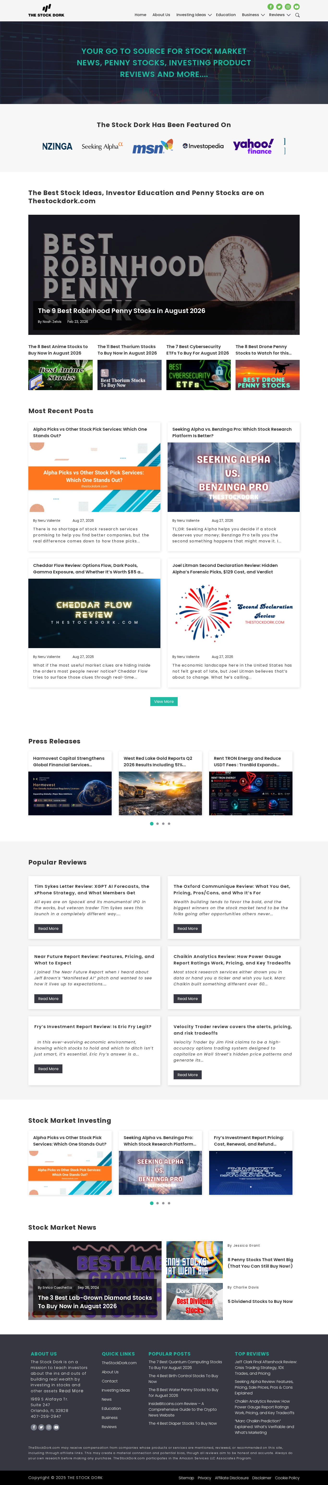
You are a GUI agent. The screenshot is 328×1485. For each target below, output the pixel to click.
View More (164, 701)
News (107, 1399)
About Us (161, 15)
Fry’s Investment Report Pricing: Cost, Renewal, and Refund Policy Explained (249, 1141)
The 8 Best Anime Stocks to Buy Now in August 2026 (58, 350)
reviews (277, 15)
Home (140, 15)
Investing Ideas (116, 1390)
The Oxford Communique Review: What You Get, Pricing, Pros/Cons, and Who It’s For (232, 889)
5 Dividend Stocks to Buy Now (260, 1301)
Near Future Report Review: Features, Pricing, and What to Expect (94, 959)
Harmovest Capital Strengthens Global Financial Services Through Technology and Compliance (68, 761)
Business (110, 1417)
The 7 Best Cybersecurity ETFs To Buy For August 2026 (197, 350)
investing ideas (191, 15)
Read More (48, 928)
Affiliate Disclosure (232, 1478)
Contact (110, 1381)
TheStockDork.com (119, 1363)
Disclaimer (261, 1478)
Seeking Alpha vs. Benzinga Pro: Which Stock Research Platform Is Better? (232, 432)
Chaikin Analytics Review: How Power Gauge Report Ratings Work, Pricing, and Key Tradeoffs (232, 959)
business (250, 15)
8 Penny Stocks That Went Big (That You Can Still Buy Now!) (260, 1263)
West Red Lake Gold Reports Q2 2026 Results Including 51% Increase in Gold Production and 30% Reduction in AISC (159, 761)
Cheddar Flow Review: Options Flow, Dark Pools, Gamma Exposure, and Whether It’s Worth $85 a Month (86, 568)
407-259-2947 (46, 1416)
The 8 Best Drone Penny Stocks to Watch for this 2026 (262, 350)
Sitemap (186, 1478)
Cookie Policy (287, 1478)
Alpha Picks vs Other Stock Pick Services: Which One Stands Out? (90, 432)
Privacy (204, 1478)
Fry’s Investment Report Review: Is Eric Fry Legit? (93, 1027)
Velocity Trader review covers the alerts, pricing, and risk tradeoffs (233, 1030)
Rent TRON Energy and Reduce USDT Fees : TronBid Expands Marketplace (247, 761)
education (226, 15)
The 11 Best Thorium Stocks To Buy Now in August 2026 (127, 350)
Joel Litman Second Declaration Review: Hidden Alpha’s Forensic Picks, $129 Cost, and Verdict (225, 568)
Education (111, 1408)
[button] (151, 823)
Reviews (109, 1427)
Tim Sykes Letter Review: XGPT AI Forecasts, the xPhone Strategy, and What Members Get (91, 889)
